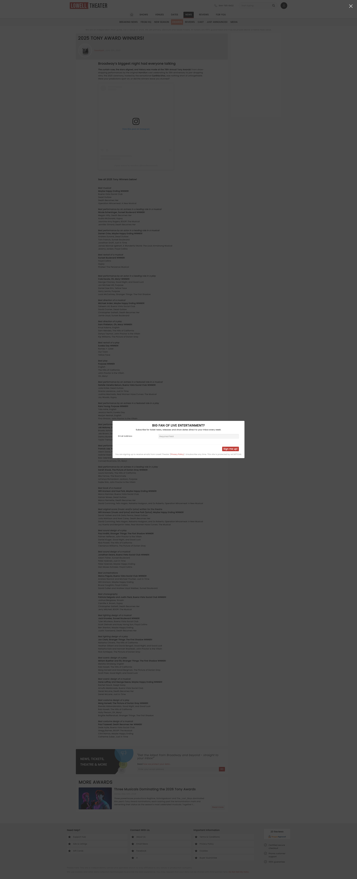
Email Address (125, 436)
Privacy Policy (177, 454)
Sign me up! (230, 448)
